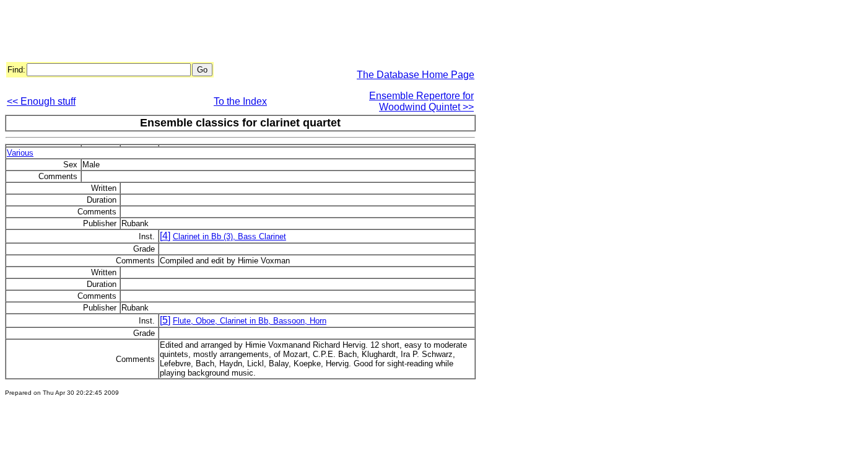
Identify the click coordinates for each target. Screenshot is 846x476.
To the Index (240, 101)
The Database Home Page (415, 74)
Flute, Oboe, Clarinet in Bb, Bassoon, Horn (249, 320)
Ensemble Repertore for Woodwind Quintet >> (421, 101)
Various (20, 152)
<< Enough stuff (41, 101)
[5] (165, 320)
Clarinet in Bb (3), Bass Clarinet (229, 236)
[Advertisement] (230, 33)
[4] (165, 236)
